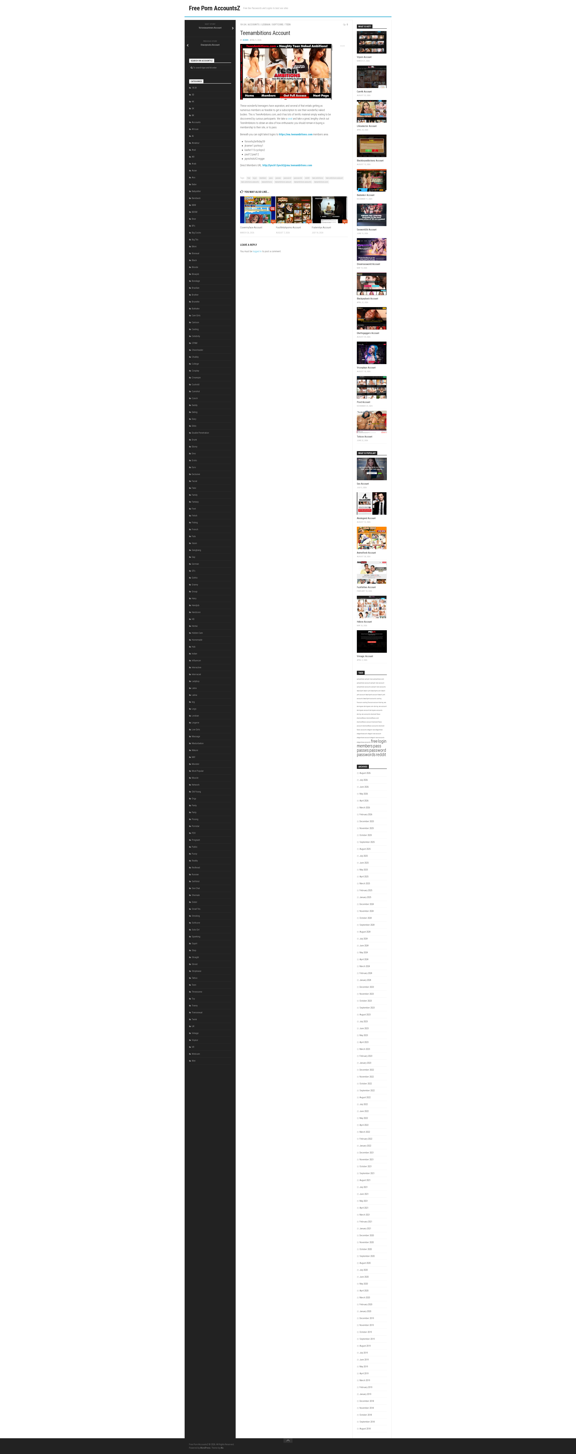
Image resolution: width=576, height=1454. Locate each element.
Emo (194, 453)
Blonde (195, 267)
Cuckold (195, 384)
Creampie (196, 377)
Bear (194, 219)
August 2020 (365, 1263)
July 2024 (364, 938)
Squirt (194, 943)
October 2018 (366, 1414)
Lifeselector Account (367, 126)
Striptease (196, 971)
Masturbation (198, 743)
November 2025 (367, 828)
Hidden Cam (197, 633)
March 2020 (365, 1297)
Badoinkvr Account (365, 195)
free (248, 178)
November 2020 (367, 1242)
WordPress (205, 1447)
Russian (195, 874)
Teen (288, 24)
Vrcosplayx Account (366, 367)
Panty (194, 805)
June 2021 (364, 1194)
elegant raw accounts (377, 738)
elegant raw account (374, 734)
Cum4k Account (364, 91)
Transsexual (197, 1012)
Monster (195, 764)
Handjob (195, 605)
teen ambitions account (334, 178)
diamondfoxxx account (364, 722)
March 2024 (365, 966)
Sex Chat (196, 888)
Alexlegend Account (366, 518)
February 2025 (366, 890)
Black (194, 260)
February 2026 (366, 814)
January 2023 (365, 1063)
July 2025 (364, 856)
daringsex (360, 706)
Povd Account (363, 402)
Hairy (194, 598)
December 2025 (367, 821)
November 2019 (367, 1325)
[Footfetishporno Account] (294, 209)
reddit (307, 178)
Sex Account (363, 483)
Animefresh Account (366, 552)
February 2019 (366, 1387)
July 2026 (364, 780)
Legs (194, 708)
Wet (193, 1060)
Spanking (196, 936)
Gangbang (196, 550)
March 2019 (365, 1380)
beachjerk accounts (369, 699)
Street (195, 964)
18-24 (243, 24)
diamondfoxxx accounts (370, 726)
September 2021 (367, 1173)
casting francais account (371, 702)
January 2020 (365, 1311)
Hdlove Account (364, 621)
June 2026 (364, 787)
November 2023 (367, 994)
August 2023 (365, 1014)
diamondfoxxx (361, 718)
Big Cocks (196, 232)
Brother (195, 294)
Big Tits (195, 239)
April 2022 (364, 1125)
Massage (196, 736)
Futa (194, 536)
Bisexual (195, 253)
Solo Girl (196, 929)
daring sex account (380, 706)
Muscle (195, 778)
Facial (194, 481)
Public (194, 847)
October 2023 (366, 1000)
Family (194, 495)
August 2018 (365, 1428)
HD (193, 619)
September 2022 (367, 1090)
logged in (257, 251)
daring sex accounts (363, 714)
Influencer (196, 660)
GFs (193, 570)
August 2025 (365, 849)
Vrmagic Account (365, 656)
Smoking (196, 916)
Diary (194, 419)
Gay (193, 557)
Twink (194, 1019)
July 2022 (364, 1104)
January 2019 (365, 1394)
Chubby (195, 357)
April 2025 (364, 876)
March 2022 (365, 1132)
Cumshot (196, 391)
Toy (193, 998)
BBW (194, 205)
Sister (194, 902)
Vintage (195, 1033)
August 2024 (365, 931)
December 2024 (367, 904)
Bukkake (196, 308)
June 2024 (364, 945)
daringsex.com (369, 706)
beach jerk (367, 691)
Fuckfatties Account (366, 587)
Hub (193, 646)
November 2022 (367, 1076)
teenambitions (267, 182)
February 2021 (366, 1221)
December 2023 (367, 987)
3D (193, 94)
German (195, 564)
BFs (193, 225)
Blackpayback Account (367, 298)
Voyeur (195, 1040)
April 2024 (364, 959)
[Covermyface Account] (258, 209)
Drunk (194, 439)
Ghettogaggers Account (368, 333)
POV (194, 833)
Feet (194, 508)
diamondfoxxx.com (372, 718)
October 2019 (366, 1332)
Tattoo (194, 978)
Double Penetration (200, 432)
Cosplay (195, 370)
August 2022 (365, 1097)
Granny (195, 584)
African (195, 129)
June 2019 (364, 1359)
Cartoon (195, 322)
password (287, 178)
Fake (194, 488)
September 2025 (367, 842)
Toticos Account (364, 436)
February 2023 (366, 1056)
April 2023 (364, 1042)
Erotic (194, 460)
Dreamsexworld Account (368, 264)
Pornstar (196, 826)
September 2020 (367, 1256)
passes (278, 178)
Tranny (195, 1005)
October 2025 (366, 835)
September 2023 (367, 1007)
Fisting (195, 522)
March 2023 (365, 1049)
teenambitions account (283, 182)
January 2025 (365, 897)
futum (194, 543)
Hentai (195, 626)
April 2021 (364, 1207)
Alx (222, 1447)
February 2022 (366, 1138)
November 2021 (367, 1159)
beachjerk (360, 691)
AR (193, 156)
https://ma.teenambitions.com (295, 134)
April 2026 (364, 800)
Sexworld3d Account (366, 229)
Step (194, 950)
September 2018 (367, 1421)
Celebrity (196, 336)
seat (290, 118)
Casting (195, 329)
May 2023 (364, 1035)
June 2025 (364, 862)
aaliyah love (369, 679)
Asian (194, 170)
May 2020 (364, 1283)
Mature (195, 750)
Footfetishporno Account (288, 227)
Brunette (196, 301)
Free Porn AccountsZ (214, 8)
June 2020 (364, 1276)
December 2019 (367, 1318)
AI (193, 136)
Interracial (196, 674)
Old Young (196, 791)
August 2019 (365, 1345)
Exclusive (196, 474)
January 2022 (365, 1145)
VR (193, 1047)
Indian (194, 653)
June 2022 (364, 1111)
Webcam (196, 1054)
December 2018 (367, 1401)
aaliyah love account (377, 683)
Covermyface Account (251, 227)
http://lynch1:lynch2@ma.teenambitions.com (287, 165)
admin (245, 40)
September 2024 (367, 925)
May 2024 (364, 952)
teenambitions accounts (302, 182)
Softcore (277, 24)
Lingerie (195, 722)
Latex (194, 688)
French (195, 529)
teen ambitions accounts (250, 182)
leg (193, 702)
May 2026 (364, 793)
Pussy (194, 853)
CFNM (194, 343)
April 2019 (364, 1373)
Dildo (194, 426)
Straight (195, 957)
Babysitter (196, 191)
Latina (194, 695)
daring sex (382, 702)
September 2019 (367, 1339)
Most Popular (198, 771)
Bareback (196, 198)
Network (196, 784)
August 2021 (365, 1180)
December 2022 (367, 1069)
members (263, 178)
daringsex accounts (375, 710)
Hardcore (196, 612)
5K (193, 108)
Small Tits (196, 909)
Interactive (196, 667)
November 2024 (367, 911)
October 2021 (366, 1166)
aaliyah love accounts (378, 687)
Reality (195, 860)
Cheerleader (197, 350)
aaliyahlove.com (378, 679)
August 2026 (365, 773)
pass (271, 178)
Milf (193, 757)
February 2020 (366, 1304)
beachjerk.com (376, 691)
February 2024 (366, 973)
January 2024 (365, 980)
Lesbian (265, 24)
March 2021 (365, 1214)
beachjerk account (372, 695)
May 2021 (364, 1201)
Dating (194, 412)
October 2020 (366, 1249)
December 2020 (367, 1235)
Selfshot (196, 881)
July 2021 (364, 1187)
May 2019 (364, 1366)
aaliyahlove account (363, 683)
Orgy (194, 798)
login (255, 178)
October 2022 (366, 1083)
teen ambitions (317, 178)
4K (193, 101)
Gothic (195, 577)
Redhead (196, 867)
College (195, 363)
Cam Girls (196, 315)
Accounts (254, 24)
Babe (194, 184)
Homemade (197, 639)
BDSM (194, 212)
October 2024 (366, 918)
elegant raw (371, 730)
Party (194, 812)
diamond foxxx (375, 714)
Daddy (194, 405)
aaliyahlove (360, 679)
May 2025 (364, 869)
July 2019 (364, 1352)
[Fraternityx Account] (330, 209)
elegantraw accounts (363, 742)
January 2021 (365, 1228)
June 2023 (364, 1028)
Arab (194, 163)
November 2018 (367, 1408)
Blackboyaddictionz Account (370, 160)
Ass (193, 177)
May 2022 (364, 1118)
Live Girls (196, 729)
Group (194, 591)
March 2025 (365, 883)
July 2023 (364, 1021)
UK (193, 1026)
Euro (194, 467)
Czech (195, 398)
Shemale (196, 895)
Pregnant (196, 840)
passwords (298, 178)
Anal (194, 150)
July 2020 (364, 1270)
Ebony (194, 446)
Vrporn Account (364, 57)
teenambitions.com (321, 182)
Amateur (196, 143)
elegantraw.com (362, 734)
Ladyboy (195, 681)
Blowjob (195, 274)
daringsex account (363, 710)
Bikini (194, 246)
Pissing (195, 819)
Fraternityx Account (321, 227)
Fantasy (195, 501)
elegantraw (378, 730)
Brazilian (195, 288)
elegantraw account (363, 738)
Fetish (194, 515)
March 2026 (365, 807)
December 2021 (367, 1152)
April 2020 (364, 1290)
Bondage (196, 281)
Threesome (197, 991)
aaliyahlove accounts (364, 687)
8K (193, 115)
